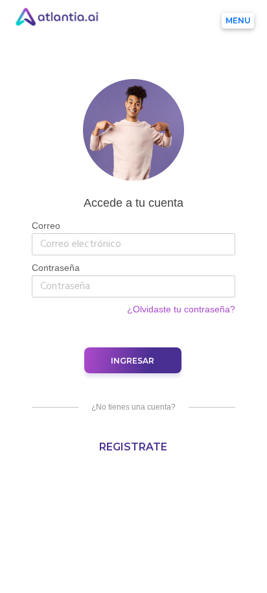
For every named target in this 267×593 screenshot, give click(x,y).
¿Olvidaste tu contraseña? (181, 309)
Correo (46, 225)
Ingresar (132, 361)
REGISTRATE (133, 447)
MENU (238, 20)
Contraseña (56, 267)
